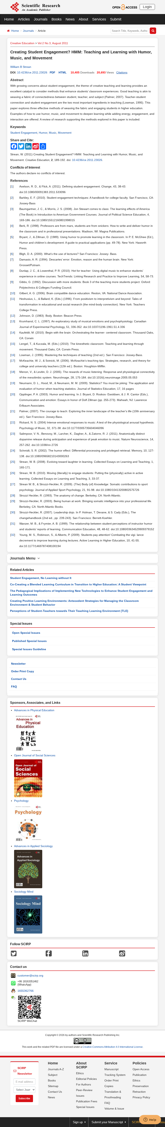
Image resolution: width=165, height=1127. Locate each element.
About (83, 19)
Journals (40, 19)
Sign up (78, 1122)
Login (147, 7)
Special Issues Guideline (29, 649)
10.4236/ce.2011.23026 (32, 72)
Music (52, 132)
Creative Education (22, 43)
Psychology (21, 800)
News (70, 19)
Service (110, 1063)
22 (12, 422)
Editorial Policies (86, 1078)
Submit (115, 19)
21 (12, 411)
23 (12, 433)
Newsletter (18, 663)
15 (12, 343)
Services (99, 19)
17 (12, 360)
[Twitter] (13, 953)
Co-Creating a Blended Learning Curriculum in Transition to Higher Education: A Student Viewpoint (78, 584)
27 (12, 484)
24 (12, 450)
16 (12, 355)
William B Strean (20, 66)
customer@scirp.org (30, 975)
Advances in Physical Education (34, 710)
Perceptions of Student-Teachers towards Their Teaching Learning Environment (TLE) (69, 610)
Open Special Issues (26, 632)
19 (12, 383)
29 (12, 501)
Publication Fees (86, 1101)
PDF (52, 72)
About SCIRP (81, 1065)
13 (12, 321)
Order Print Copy (22, 671)
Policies (139, 1063)
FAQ (14, 686)
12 (12, 315)
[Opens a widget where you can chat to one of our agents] (150, 1120)
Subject (52, 1074)
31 (12, 523)
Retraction (139, 1091)
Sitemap (53, 1086)
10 (12, 293)
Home (9, 19)
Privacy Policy (141, 1097)
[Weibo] (122, 953)
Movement (64, 132)
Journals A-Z (56, 1069)
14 (12, 332)
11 (12, 298)
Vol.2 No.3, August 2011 (53, 43)
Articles (24, 19)
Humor (43, 132)
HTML (63, 72)
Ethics (80, 1073)
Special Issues (85, 1107)
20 (12, 394)
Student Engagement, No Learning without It (40, 578)
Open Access (141, 1069)
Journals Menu (23, 558)
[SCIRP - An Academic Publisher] (35, 6)
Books (57, 19)
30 (12, 512)
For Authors (83, 1084)
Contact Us (18, 678)
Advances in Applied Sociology (33, 846)
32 (12, 534)
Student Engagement (23, 132)
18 (12, 371)
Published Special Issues (29, 641)
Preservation (141, 1086)
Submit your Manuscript (107, 1122)
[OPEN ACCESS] (124, 6)
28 (12, 495)
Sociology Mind (23, 891)
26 (12, 473)
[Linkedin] (85, 953)
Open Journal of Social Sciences (34, 755)
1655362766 (26, 990)
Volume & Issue (114, 1108)
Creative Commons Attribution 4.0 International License (112, 1047)
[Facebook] (49, 953)
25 (12, 461)
